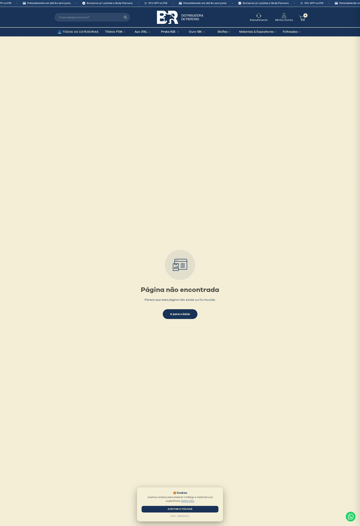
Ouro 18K (195, 32)
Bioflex (223, 32)
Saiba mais (187, 501)
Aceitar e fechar (180, 509)
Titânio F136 (113, 32)
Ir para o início (180, 314)
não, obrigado (180, 516)
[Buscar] (125, 17)
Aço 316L (141, 32)
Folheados (290, 32)
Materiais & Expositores (256, 32)
